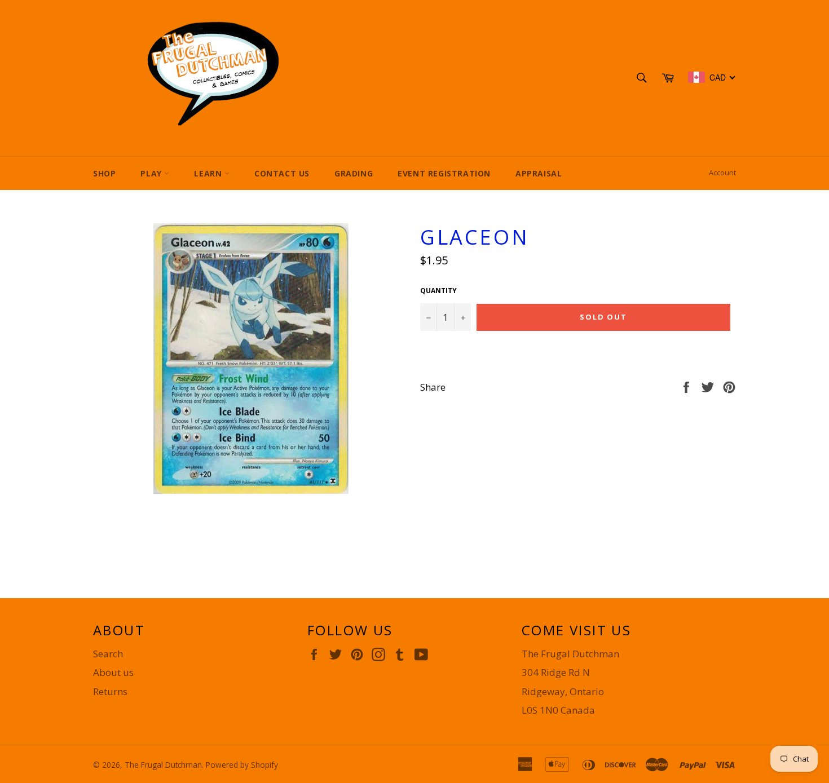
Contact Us (282, 173)
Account (722, 172)
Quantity (438, 290)
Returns (110, 691)
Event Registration (444, 173)
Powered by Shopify (242, 764)
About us (113, 672)
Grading (353, 173)
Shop (104, 173)
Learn (209, 173)
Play (152, 173)
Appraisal (538, 173)
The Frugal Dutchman (163, 764)
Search (108, 653)
